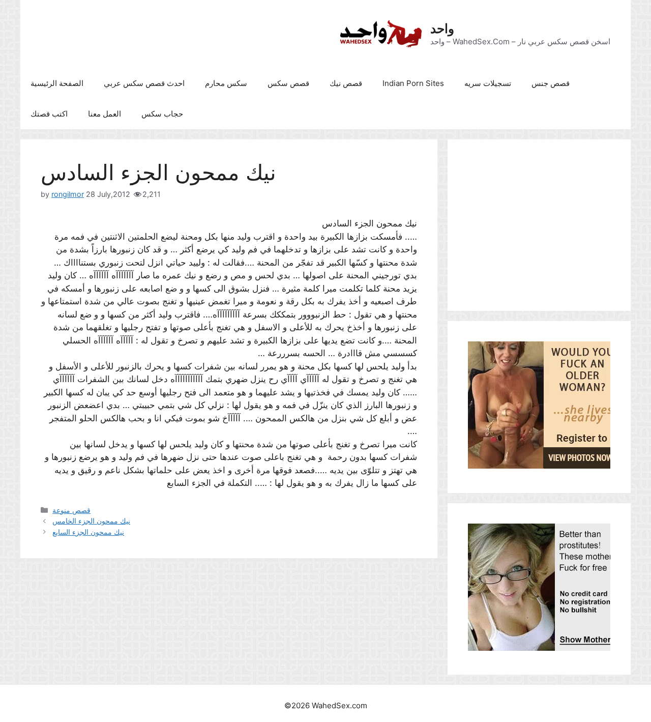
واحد (442, 28)
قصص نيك (346, 83)
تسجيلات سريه (487, 83)
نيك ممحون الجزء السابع (88, 532)
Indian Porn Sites (413, 83)
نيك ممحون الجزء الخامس (91, 520)
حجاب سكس (162, 114)
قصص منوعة (71, 510)
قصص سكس (288, 83)
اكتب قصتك (49, 114)
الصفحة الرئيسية (57, 83)
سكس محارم (226, 83)
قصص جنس (550, 83)
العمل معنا (104, 114)
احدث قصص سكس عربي (144, 83)
